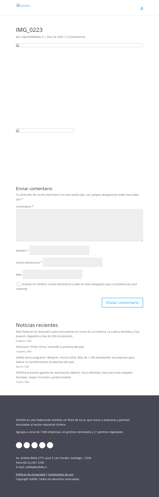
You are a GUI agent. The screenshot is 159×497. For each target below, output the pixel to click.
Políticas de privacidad (30, 474)
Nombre (22, 250)
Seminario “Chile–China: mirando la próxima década (50, 347)
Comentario (24, 206)
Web (19, 274)
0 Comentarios (76, 37)
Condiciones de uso (60, 474)
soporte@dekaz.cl (32, 37)
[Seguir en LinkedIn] (27, 445)
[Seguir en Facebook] (50, 445)
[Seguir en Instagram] (34, 445)
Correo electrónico (29, 262)
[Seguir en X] (19, 445)
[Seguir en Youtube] (42, 445)
